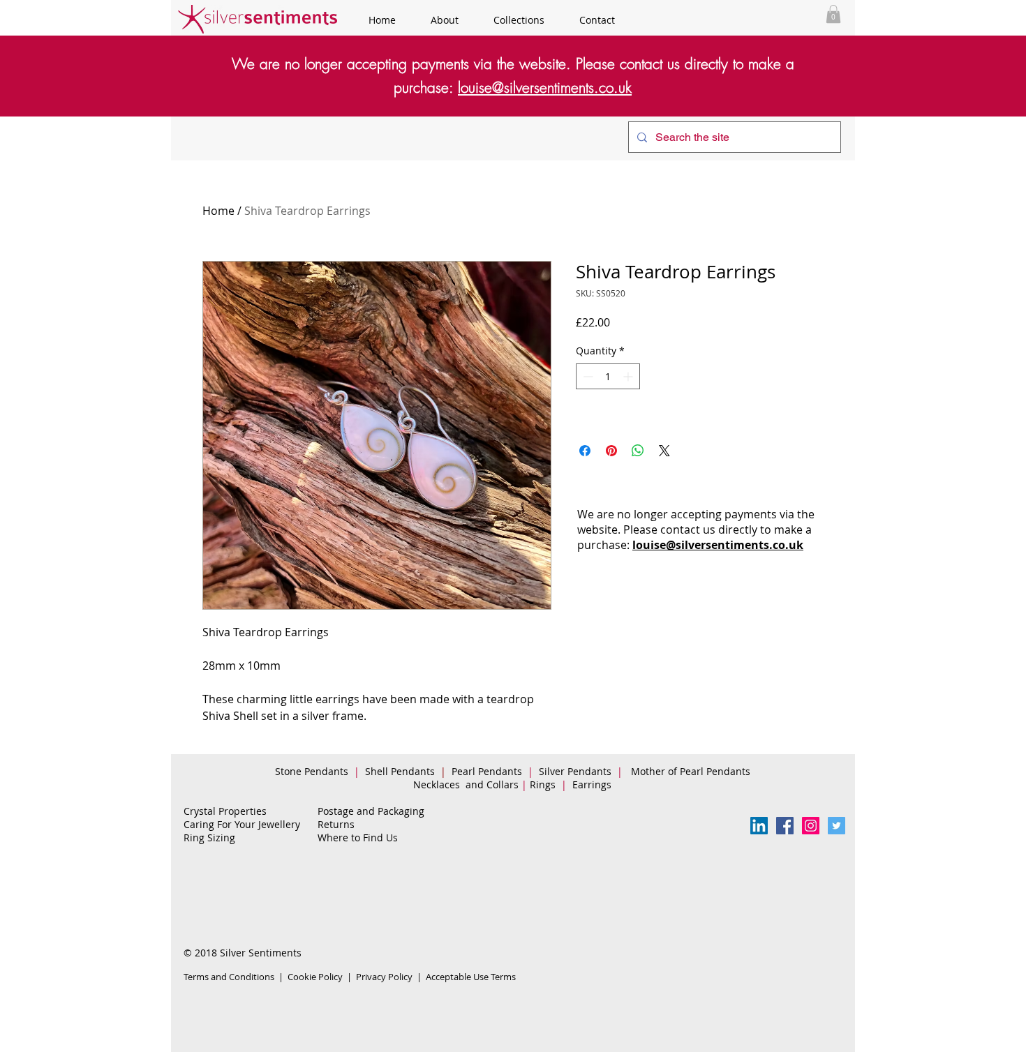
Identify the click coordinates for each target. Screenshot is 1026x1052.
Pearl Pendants (488, 771)
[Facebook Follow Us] (785, 825)
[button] (833, 14)
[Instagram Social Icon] (810, 825)
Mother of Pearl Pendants (692, 771)
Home (218, 210)
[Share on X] (664, 450)
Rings (544, 784)
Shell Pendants (400, 771)
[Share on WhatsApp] (638, 450)
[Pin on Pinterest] (611, 450)
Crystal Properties (225, 811)
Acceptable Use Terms (471, 976)
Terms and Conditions (229, 976)
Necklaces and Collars (466, 784)
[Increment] (629, 376)
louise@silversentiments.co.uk (545, 87)
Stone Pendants (311, 771)
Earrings (594, 784)
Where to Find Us (358, 837)
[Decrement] (586, 376)
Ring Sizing (209, 837)
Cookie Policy (315, 976)
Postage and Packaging (371, 811)
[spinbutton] (607, 376)
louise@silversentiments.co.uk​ (717, 545)
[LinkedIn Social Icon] (759, 825)
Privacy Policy (384, 976)
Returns (336, 824)
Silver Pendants (575, 771)
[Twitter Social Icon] (836, 825)
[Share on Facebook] (585, 450)
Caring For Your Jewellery (242, 824)
